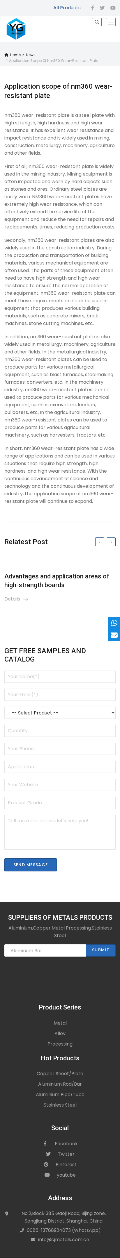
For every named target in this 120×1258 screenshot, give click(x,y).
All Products (67, 7)
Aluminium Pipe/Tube (60, 1094)
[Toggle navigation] (111, 22)
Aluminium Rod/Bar (60, 1084)
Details (16, 599)
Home (14, 54)
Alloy (60, 1033)
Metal (60, 1023)
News (31, 54)
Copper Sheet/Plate (60, 1073)
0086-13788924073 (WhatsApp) (64, 1230)
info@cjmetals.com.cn (63, 1239)
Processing (60, 1044)
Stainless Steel (60, 1105)
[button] (97, 22)
